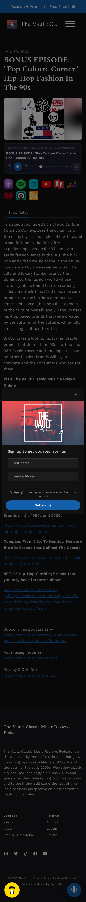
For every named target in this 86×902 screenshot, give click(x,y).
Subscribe (43, 505)
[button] (76, 395)
